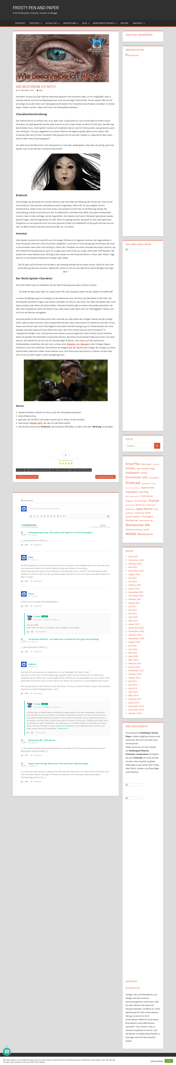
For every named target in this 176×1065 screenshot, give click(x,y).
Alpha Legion (146, 464)
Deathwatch (133, 472)
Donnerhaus (134, 477)
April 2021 (133, 617)
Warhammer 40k (138, 525)
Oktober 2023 (135, 563)
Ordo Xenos (146, 495)
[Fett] (31, 516)
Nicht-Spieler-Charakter (59, 470)
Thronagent (147, 516)
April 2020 (133, 656)
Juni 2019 (132, 684)
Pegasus (129, 501)
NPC (72, 470)
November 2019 (136, 670)
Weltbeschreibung (134, 529)
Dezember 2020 (136, 627)
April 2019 (133, 692)
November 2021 (136, 595)
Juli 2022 (132, 578)
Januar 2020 (134, 667)
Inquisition (132, 492)
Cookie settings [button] (156, 1061)
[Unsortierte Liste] (48, 516)
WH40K (131, 534)
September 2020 (136, 638)
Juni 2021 (132, 610)
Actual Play (51, 23)
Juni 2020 (132, 649)
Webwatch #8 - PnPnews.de (41, 740)
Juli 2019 (132, 681)
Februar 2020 (134, 663)
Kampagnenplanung (105, 477)
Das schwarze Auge (146, 468)
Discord (124, 23)
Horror (153, 483)
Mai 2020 (132, 652)
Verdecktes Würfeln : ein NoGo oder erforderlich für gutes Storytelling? (63, 639)
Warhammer (132, 520)
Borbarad (156, 464)
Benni (47, 620)
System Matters (133, 516)
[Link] (58, 516)
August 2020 (134, 642)
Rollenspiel (79, 470)
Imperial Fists (147, 487)
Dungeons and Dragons (39, 470)
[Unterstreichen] (38, 516)
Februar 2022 (134, 585)
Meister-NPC (36, 423)
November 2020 (136, 631)
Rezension (140, 505)
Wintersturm (69, 23)
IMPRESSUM (131, 981)
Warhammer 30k (146, 520)
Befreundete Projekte (103, 23)
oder (78, 344)
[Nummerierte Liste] (44, 516)
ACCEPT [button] (169, 1061)
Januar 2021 (134, 624)
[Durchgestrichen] (41, 516)
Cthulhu (20, 470)
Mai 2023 (132, 567)
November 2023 (136, 560)
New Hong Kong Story (132, 496)
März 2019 (133, 695)
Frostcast (35, 23)
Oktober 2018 (135, 713)
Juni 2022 (132, 581)
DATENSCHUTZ (133, 988)
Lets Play (143, 492)
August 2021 (134, 602)
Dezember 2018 (136, 706)
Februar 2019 (134, 699)
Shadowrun (130, 509)
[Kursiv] (34, 516)
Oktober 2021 (135, 599)
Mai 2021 (132, 613)
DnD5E (144, 472)
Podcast (154, 500)
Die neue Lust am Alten (27, 477)
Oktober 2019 (135, 674)
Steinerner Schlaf (143, 512)
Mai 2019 (132, 688)
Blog (84, 23)
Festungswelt (153, 478)
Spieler (88, 470)
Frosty (37, 616)
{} (61, 516)
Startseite (20, 23)
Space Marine (144, 509)
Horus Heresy (135, 488)
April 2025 (133, 556)
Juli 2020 (132, 645)
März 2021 (133, 620)
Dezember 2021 (136, 592)
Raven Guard (130, 505)
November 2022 (136, 570)
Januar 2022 (134, 588)
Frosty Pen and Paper (36, 7)
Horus (127, 488)
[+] (64, 516)
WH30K (146, 529)
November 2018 (136, 709)
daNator (48, 707)
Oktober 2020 (135, 635)
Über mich (137, 23)
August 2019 (134, 677)
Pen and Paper (141, 501)
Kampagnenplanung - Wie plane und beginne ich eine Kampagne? (60, 532)
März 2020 (133, 659)
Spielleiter (130, 513)
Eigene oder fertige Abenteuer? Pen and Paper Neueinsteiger (58, 763)
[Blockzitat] (51, 516)
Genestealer (145, 483)
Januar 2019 (134, 702)
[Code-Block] (54, 516)
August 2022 (134, 574)
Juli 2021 (132, 606)
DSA (26, 470)
